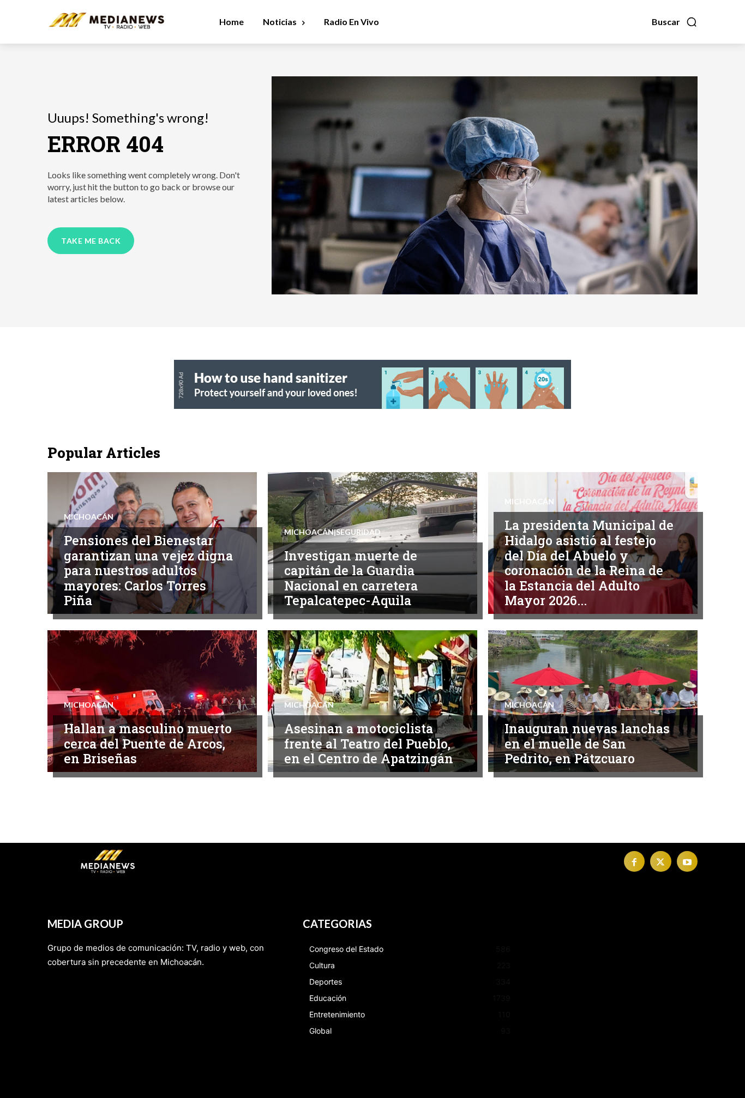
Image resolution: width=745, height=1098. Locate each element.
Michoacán (88, 517)
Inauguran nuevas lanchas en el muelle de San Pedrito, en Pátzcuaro (587, 743)
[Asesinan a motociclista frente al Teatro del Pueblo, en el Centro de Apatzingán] (372, 701)
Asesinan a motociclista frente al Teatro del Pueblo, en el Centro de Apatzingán (368, 743)
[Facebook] (634, 861)
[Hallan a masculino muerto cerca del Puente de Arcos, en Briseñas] (152, 701)
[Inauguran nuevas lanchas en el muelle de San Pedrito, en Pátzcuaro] (593, 701)
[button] (675, 22)
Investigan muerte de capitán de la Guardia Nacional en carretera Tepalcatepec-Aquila (351, 578)
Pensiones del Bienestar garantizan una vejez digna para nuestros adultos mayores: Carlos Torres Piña (148, 570)
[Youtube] (687, 861)
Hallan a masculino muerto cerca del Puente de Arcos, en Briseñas (148, 743)
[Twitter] (660, 861)
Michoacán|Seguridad (332, 532)
